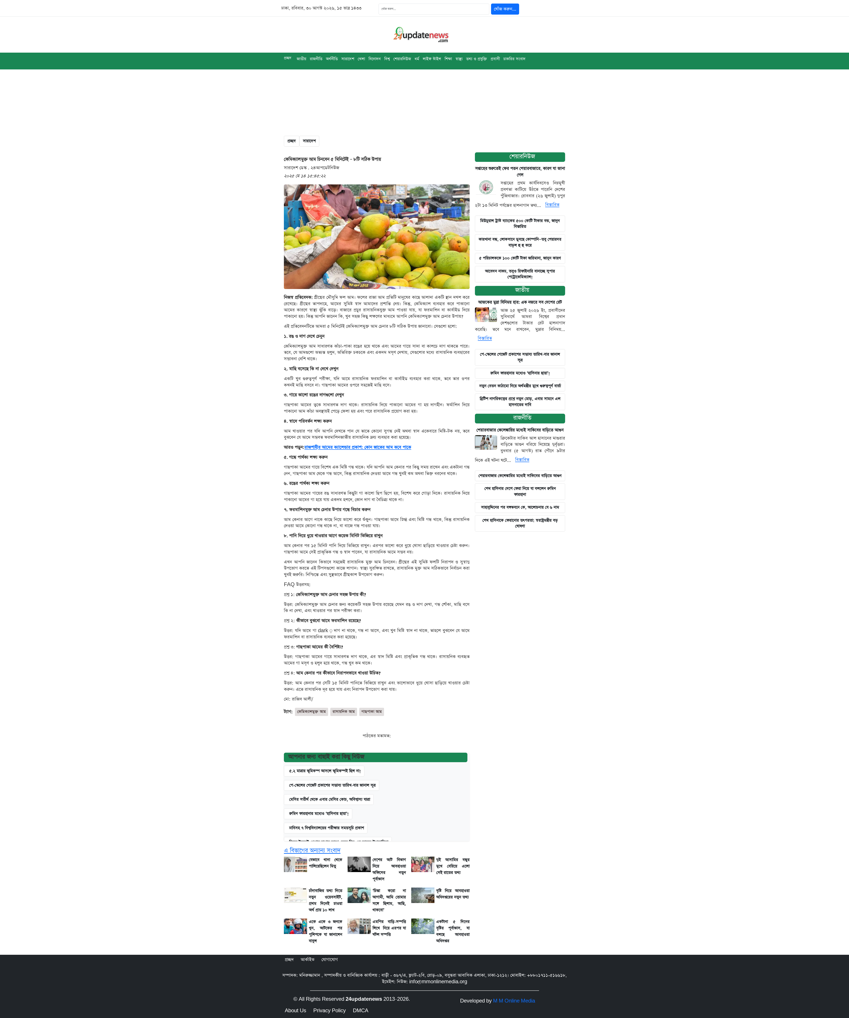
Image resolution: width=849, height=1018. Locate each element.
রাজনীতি (316, 59)
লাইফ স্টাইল (432, 59)
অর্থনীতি (332, 59)
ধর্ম (417, 59)
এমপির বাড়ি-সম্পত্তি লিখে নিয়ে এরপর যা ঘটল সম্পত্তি (389, 928)
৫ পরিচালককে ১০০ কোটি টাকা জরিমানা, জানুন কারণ (520, 258)
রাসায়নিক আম (344, 711)
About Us (295, 1011)
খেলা (361, 59)
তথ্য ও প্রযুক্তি (476, 59)
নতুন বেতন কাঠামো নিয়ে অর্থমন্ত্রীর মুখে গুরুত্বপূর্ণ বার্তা (520, 386)
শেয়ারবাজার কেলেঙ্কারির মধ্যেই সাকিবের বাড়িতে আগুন (520, 430)
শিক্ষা (448, 59)
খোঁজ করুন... (505, 9)
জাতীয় (301, 59)
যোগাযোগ (329, 960)
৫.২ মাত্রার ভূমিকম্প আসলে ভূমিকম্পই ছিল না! (325, 771)
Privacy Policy (329, 1011)
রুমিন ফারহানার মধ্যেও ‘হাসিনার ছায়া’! (319, 813)
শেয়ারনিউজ (402, 59)
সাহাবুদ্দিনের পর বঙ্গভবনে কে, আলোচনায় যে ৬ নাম (520, 507)
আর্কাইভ (307, 960)
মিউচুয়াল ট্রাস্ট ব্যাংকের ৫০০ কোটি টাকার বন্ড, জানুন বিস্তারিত (520, 223)
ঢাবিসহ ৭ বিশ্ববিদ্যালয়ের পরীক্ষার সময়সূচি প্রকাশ (326, 828)
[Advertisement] (424, 103)
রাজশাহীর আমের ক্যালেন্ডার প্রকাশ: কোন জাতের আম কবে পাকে (357, 447)
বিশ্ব (387, 59)
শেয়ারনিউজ (522, 156)
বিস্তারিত (552, 205)
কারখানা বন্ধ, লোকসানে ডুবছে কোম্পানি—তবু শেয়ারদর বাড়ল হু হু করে (520, 242)
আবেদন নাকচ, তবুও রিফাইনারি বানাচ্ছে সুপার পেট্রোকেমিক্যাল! (520, 274)
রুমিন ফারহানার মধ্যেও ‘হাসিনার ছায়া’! (520, 373)
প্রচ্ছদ (287, 58)
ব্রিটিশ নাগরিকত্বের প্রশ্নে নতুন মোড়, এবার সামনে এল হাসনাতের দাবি (520, 401)
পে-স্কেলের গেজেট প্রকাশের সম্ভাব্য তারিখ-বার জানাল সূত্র (332, 785)
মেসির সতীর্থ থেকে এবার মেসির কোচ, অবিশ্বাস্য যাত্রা (329, 799)
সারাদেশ (347, 59)
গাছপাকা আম (371, 711)
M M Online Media (514, 1001)
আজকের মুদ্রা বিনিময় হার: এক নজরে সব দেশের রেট (520, 302)
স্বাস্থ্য (459, 59)
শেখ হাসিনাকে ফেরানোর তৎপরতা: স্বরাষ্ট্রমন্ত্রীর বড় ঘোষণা (520, 523)
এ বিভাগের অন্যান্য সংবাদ (312, 850)
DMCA (360, 1011)
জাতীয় (522, 290)
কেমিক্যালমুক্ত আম (311, 711)
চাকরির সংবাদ (514, 59)
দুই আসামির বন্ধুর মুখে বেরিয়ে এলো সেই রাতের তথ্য (453, 866)
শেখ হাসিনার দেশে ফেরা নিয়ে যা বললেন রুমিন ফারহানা (520, 491)
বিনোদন (375, 59)
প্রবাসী (495, 59)
